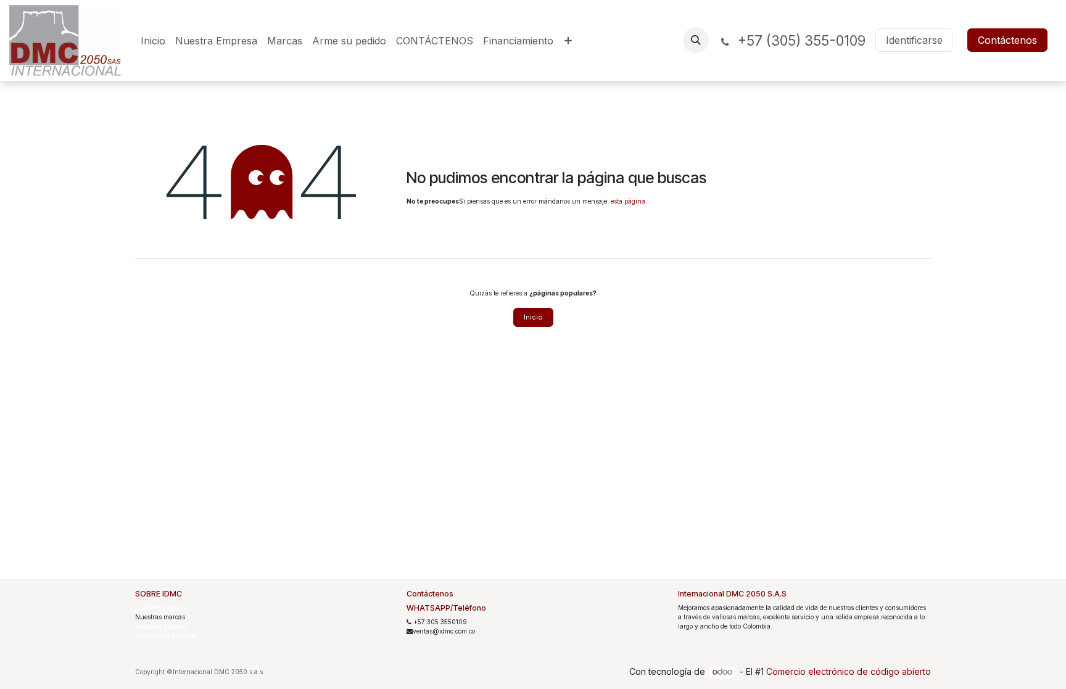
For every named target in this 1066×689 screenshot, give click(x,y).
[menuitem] (153, 40)
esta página (628, 201)
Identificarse (914, 40)
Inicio (533, 317)
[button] (696, 40)
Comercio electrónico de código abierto (848, 671)
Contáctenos (1007, 40)
